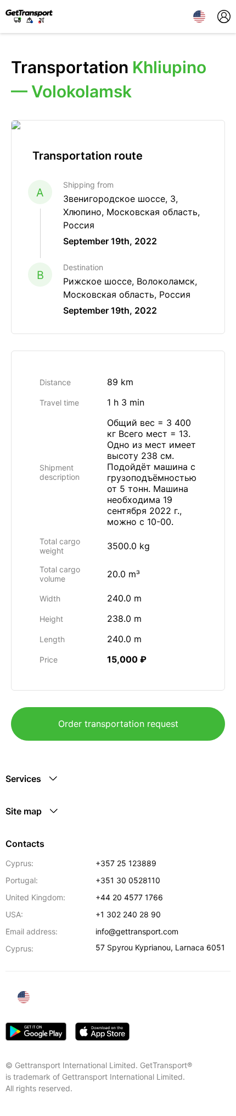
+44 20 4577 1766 (129, 897)
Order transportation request (118, 723)
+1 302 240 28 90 (128, 914)
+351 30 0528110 (127, 880)
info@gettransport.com (136, 931)
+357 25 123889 (125, 863)
